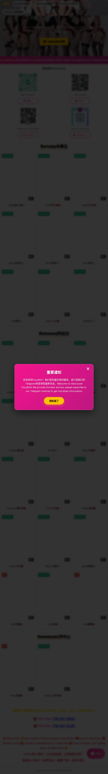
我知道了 (54, 401)
